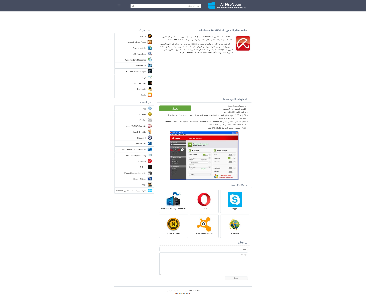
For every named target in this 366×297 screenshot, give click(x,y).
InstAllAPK (141, 138)
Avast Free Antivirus (204, 233)
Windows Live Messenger (135, 60)
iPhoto (143, 185)
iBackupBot (141, 89)
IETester (142, 114)
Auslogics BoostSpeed (137, 42)
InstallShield (141, 144)
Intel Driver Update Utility (136, 155)
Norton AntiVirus (173, 233)
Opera (204, 208)
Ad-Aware (235, 233)
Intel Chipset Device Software (134, 150)
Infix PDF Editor (139, 132)
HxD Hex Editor (140, 83)
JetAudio (142, 36)
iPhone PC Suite (139, 179)
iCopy (144, 108)
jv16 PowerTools (139, 54)
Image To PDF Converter (136, 126)
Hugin (144, 77)
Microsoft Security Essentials (173, 208)
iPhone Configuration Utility (135, 173)
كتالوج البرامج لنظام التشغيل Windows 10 (131, 191)
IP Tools (143, 167)
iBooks (143, 95)
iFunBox (143, 120)
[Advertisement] (183, 19)
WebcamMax (141, 66)
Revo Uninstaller (139, 48)
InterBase (142, 161)
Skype (234, 208)
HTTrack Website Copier (136, 72)
